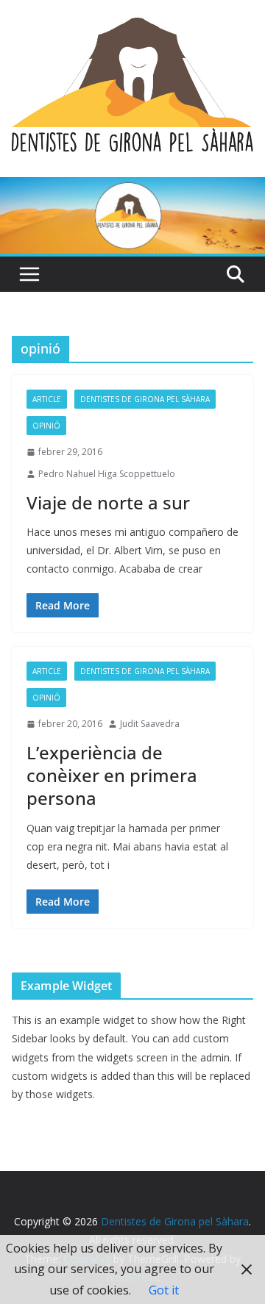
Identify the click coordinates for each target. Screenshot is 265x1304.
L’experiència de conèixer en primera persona (111, 775)
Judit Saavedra (150, 723)
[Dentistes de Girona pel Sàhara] (132, 187)
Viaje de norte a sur (108, 502)
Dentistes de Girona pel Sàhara (145, 399)
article (46, 399)
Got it (164, 1290)
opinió (46, 425)
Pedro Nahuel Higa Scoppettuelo (106, 473)
